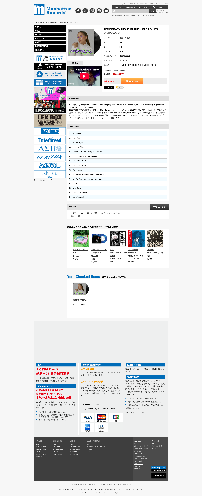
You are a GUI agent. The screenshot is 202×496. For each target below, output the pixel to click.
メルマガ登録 (143, 7)
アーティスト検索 (162, 12)
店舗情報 (126, 15)
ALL (37, 444)
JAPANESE (40, 451)
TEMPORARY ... (80, 300)
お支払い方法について (141, 448)
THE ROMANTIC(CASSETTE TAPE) (120, 253)
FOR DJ (89, 449)
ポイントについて (139, 453)
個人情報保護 (138, 461)
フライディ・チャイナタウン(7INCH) (99, 253)
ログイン (118, 7)
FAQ (142, 15)
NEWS (154, 448)
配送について (138, 451)
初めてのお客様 (117, 15)
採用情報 (137, 468)
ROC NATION (125, 38)
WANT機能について (140, 456)
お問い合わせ (150, 15)
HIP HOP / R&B (75, 446)
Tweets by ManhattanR (43, 180)
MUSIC (42, 22)
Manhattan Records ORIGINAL (96, 446)
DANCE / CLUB (41, 449)
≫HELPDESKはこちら (134, 413)
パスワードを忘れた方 (141, 446)
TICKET (89, 451)
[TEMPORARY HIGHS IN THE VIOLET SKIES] (75, 62)
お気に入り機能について (142, 458)
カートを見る (158, 7)
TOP (35, 22)
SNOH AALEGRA (112, 33)
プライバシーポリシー (104, 484)
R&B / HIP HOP (41, 446)
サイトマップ (117, 484)
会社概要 (92, 484)
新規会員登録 (130, 7)
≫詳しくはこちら (132, 408)
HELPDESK (135, 15)
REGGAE (39, 456)
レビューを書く (75, 216)
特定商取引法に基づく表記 (79, 484)
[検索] (152, 11)
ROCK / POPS (41, 454)
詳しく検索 (160, 10)
